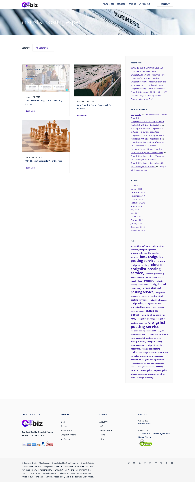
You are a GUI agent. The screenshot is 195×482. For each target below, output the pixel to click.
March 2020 (136, 185)
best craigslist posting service (147, 258)
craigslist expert (154, 303)
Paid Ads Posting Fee (138, 363)
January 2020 (136, 189)
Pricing (102, 439)
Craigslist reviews (68, 434)
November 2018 (138, 230)
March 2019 (136, 216)
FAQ (101, 426)
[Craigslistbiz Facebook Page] (123, 463)
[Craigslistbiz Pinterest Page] (145, 463)
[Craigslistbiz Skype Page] (161, 463)
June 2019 (135, 213)
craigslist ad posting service (146, 290)
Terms (102, 434)
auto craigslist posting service (143, 249)
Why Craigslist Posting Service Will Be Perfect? (94, 107)
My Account (66, 439)
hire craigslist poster (148, 352)
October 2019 (137, 199)
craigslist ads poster (158, 300)
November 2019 (138, 196)
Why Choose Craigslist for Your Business (43, 161)
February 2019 (137, 220)
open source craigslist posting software (147, 359)
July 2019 (135, 209)
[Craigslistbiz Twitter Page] (129, 463)
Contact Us (143, 430)
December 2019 (138, 192)
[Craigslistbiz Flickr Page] (156, 463)
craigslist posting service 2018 (143, 331)
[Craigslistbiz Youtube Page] (134, 463)
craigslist (148, 280)
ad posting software (141, 246)
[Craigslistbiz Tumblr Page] (167, 463)
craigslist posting (145, 318)
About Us (103, 422)
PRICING (132, 4)
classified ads (136, 281)
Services (64, 426)
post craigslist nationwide (145, 367)
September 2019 (138, 202)
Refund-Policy (105, 430)
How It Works (66, 430)
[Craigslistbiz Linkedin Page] (139, 463)
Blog (63, 422)
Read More (30, 111)
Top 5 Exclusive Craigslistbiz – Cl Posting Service (43, 102)
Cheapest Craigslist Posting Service (150, 277)
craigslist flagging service (143, 307)
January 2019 (136, 223)
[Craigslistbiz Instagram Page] (150, 463)
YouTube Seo (108, 4)
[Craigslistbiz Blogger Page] (172, 463)
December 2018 (138, 227)
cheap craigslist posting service (146, 268)
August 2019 (136, 206)
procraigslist (146, 370)
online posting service (151, 356)
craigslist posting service (148, 324)
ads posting (158, 246)
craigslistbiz (136, 114)
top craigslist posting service (148, 374)
